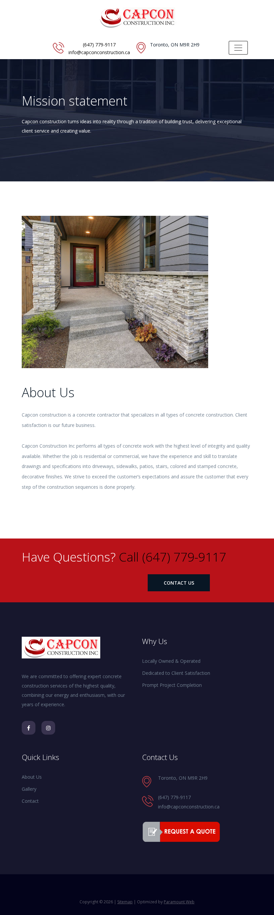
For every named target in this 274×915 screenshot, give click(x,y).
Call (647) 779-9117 (172, 556)
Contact (30, 801)
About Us (32, 777)
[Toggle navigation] (238, 48)
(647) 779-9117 (99, 44)
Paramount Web (179, 902)
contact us (179, 583)
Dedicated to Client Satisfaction (176, 673)
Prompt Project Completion (172, 685)
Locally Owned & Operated (171, 661)
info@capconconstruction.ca (99, 52)
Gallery (29, 789)
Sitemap (125, 902)
